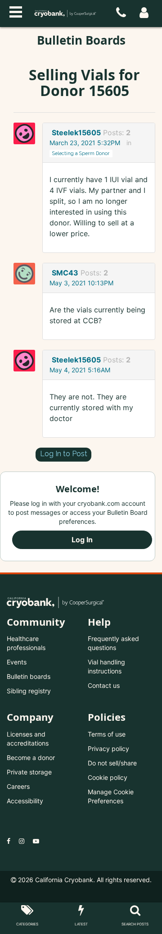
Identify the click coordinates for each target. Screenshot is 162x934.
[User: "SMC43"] (27, 273)
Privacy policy (108, 748)
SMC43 (65, 272)
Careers (18, 786)
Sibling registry (29, 691)
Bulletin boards (28, 676)
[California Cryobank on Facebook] (8, 841)
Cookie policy (107, 777)
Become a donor (31, 757)
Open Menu (16, 11)
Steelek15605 (76, 132)
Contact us (104, 685)
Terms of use (107, 734)
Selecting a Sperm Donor (80, 153)
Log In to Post (63, 453)
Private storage (29, 772)
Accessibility (25, 801)
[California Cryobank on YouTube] (36, 841)
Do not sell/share (112, 763)
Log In (82, 539)
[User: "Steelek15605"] (27, 133)
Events (17, 662)
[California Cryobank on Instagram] (21, 841)
